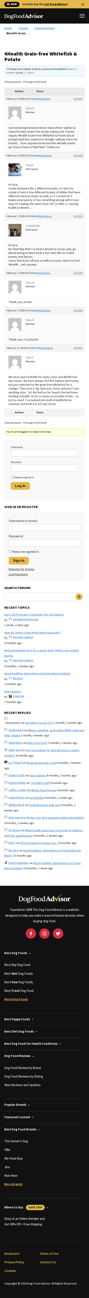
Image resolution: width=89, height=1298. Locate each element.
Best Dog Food (17, 965)
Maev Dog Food (37, 743)
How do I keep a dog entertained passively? (32, 633)
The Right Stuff (40, 783)
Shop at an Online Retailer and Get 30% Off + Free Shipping (24, 1222)
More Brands (13, 1184)
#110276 (78, 216)
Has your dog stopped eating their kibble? (57, 818)
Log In (20, 486)
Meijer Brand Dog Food (41, 763)
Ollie (7, 1150)
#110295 (78, 273)
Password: (16, 462)
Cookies (10, 1271)
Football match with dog (44, 805)
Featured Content (17, 1117)
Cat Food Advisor (55, 4)
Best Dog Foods (15, 953)
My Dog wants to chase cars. (38, 843)
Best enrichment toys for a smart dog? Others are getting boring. (41, 653)
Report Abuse (43, 99)
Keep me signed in (24, 477)
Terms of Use (49, 1253)
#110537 (78, 348)
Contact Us (48, 1262)
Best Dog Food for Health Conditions (31, 1044)
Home (8, 28)
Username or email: (23, 521)
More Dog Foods (16, 999)
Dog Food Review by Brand (22, 1068)
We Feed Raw (13, 1158)
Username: (17, 447)
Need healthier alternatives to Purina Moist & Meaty (37, 673)
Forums (23, 28)
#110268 (78, 155)
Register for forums (21, 569)
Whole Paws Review (44, 790)
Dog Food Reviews (17, 1056)
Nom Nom (10, 1176)
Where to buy (23, 1207)
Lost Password (18, 574)
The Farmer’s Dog (16, 1141)
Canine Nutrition (45, 28)
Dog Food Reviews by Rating (23, 1076)
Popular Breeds (15, 1105)
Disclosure (11, 1253)
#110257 (78, 99)
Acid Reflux (36, 798)
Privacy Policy (14, 1262)
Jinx (7, 1167)
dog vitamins (12, 691)
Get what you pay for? (39, 723)
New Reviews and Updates (22, 1085)
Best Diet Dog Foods (19, 1031)
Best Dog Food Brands (20, 1129)
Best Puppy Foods (17, 1019)
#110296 (78, 310)
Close (83, 4)
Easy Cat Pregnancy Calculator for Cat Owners (34, 615)
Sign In (18, 560)
